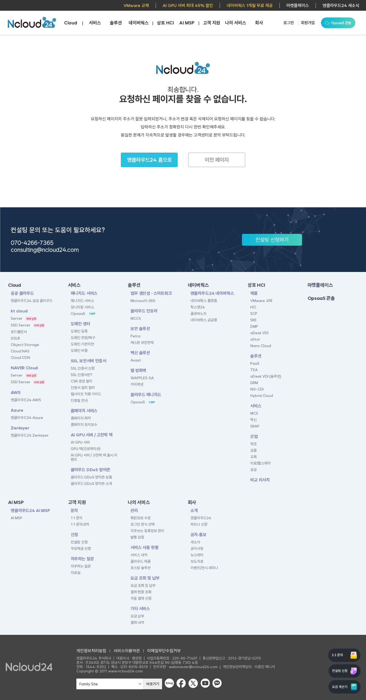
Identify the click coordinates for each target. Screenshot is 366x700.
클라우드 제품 (140, 561)
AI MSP (187, 22)
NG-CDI (257, 389)
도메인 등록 (79, 331)
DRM (254, 383)
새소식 (195, 542)
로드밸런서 (19, 332)
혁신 (253, 420)
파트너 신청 (199, 524)
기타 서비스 (140, 608)
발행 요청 (137, 537)
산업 (254, 436)
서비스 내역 (138, 555)
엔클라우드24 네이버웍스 (212, 293)
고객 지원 (211, 22)
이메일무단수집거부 (164, 650)
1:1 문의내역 (80, 524)
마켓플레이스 (297, 5)
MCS (254, 413)
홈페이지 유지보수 (84, 424)
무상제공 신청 (81, 548)
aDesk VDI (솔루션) (265, 376)
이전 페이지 (217, 160)
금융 (253, 450)
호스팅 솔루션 (140, 568)
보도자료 (197, 561)
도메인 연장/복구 (83, 338)
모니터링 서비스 (82, 307)
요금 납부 (137, 616)
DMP (254, 326)
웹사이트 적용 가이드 (86, 394)
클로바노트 (199, 313)
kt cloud (19, 311)
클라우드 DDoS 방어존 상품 (91, 477)
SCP (253, 313)
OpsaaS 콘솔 (321, 298)
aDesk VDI (259, 333)
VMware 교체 (136, 5)
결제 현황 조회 (140, 592)
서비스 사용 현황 (144, 547)
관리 (134, 510)
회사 (259, 22)
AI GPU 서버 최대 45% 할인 (188, 5)
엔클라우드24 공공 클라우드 (32, 301)
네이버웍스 (139, 22)
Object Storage (25, 344)
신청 (74, 534)
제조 (253, 444)
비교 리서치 (260, 479)
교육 (253, 457)
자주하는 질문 (82, 558)
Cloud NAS (20, 351)
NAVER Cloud (24, 367)
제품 (254, 293)
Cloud (70, 22)
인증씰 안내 (79, 400)
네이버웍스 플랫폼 (204, 301)
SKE (253, 320)
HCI (253, 307)
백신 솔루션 (140, 352)
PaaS (254, 363)
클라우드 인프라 (144, 311)
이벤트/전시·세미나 (204, 568)
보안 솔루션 (140, 328)
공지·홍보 (199, 534)
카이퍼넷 (136, 384)
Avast (135, 360)
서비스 (95, 22)
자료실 (75, 572)
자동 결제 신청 (140, 598)
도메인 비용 (79, 350)
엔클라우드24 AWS (26, 400)
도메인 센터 (80, 323)
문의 (74, 510)
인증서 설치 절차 (83, 387)
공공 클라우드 (22, 293)
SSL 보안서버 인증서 (88, 360)
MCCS (135, 318)
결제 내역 (137, 622)
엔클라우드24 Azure (27, 417)
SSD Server (20, 325)
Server (17, 318)
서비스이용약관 (127, 650)
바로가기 (152, 684)
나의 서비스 (235, 22)
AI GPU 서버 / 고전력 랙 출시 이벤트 (94, 457)
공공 (253, 469)
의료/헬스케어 (260, 463)
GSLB (15, 338)
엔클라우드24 (201, 518)
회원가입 (308, 22)
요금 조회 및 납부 (144, 578)
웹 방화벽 (138, 370)
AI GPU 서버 (80, 442)
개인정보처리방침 (91, 650)
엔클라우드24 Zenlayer (29, 435)
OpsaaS (78, 313)
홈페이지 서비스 (84, 410)
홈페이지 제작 (81, 418)
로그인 (288, 22)
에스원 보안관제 (142, 342)
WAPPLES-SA (142, 378)
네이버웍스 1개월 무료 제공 (250, 5)
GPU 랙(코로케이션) (85, 449)
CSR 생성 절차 (81, 381)
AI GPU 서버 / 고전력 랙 (92, 434)
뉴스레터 (197, 555)
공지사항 (197, 548)
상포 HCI (165, 22)
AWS (16, 392)
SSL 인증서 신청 (83, 368)
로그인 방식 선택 (142, 524)
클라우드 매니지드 (145, 394)
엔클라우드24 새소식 (341, 5)
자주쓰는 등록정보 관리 (147, 531)
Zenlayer (20, 427)
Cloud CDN (20, 357)
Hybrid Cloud (261, 395)
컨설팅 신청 (79, 542)
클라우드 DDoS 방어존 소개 (91, 483)
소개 (194, 510)
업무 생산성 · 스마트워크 (151, 293)
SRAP (254, 426)
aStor (255, 339)
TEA (254, 370)
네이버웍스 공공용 (204, 320)
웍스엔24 (198, 307)
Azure (17, 410)
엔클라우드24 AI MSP (30, 510)
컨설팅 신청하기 (272, 240)
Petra (135, 336)
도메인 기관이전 (82, 344)
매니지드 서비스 (84, 293)
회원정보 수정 (140, 518)
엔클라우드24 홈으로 (149, 160)
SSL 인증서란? (81, 375)
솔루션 (116, 22)
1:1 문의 (77, 518)
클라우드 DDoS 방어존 (90, 469)
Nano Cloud (260, 346)
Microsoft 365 (142, 301)
